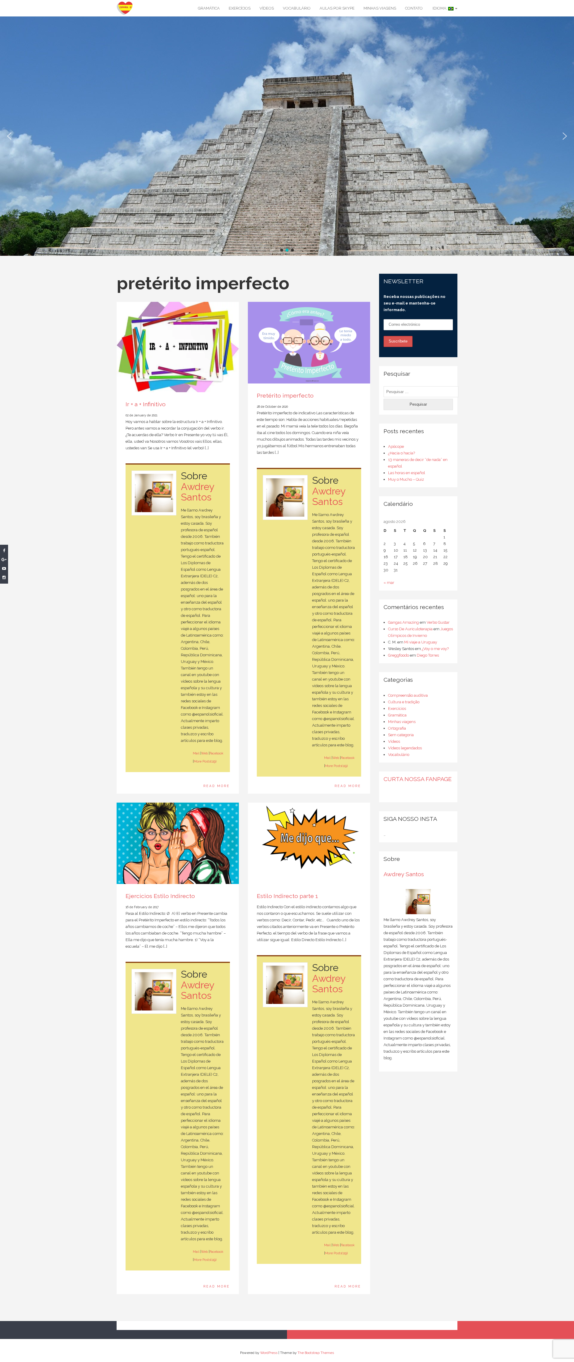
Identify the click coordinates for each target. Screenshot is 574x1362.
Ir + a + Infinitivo (146, 404)
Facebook (216, 753)
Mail (196, 753)
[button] (9, 136)
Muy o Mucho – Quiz (406, 479)
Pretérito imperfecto (285, 395)
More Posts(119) (205, 761)
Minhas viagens (380, 8)
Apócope (396, 446)
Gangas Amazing (403, 622)
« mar (389, 582)
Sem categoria (401, 735)
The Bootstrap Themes (315, 1353)
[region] (287, 136)
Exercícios (240, 8)
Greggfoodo (398, 655)
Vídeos (266, 8)
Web (204, 753)
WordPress (268, 1353)
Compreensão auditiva (408, 695)
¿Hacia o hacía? (401, 453)
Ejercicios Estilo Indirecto (160, 896)
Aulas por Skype (337, 8)
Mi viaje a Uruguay (420, 642)
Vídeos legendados (405, 748)
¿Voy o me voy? (435, 648)
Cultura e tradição (403, 702)
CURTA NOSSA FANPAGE (418, 779)
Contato (414, 8)
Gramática (209, 8)
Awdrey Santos (197, 492)
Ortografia (397, 728)
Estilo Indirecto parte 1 (287, 896)
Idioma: (440, 8)
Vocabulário (297, 8)
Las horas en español (406, 473)
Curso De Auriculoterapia (410, 629)
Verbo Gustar (438, 622)
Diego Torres (428, 655)
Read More (216, 786)
